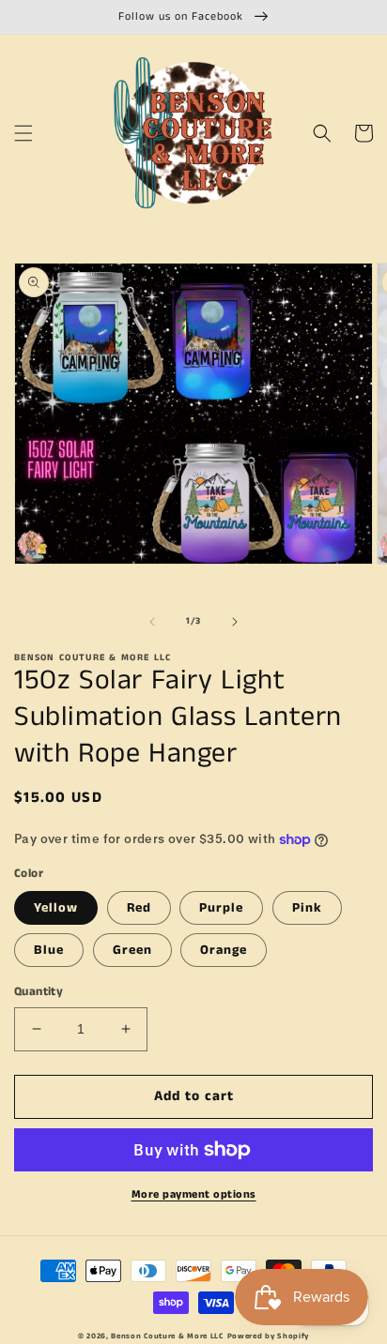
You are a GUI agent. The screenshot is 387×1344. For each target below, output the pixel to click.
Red (139, 908)
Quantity (38, 992)
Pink (307, 908)
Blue (49, 950)
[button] (23, 133)
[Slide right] (234, 621)
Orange (223, 950)
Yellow (56, 908)
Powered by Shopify (268, 1336)
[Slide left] (152, 621)
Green (132, 950)
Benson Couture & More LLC (167, 1336)
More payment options (194, 1194)
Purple (221, 908)
